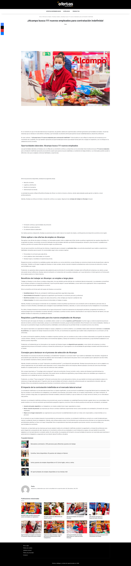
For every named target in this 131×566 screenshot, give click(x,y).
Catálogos (66, 11)
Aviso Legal (26, 545)
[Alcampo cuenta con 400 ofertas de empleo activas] (54, 508)
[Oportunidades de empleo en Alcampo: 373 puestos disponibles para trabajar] (31, 527)
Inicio (40, 16)
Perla (65, 24)
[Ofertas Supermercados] (65, 4)
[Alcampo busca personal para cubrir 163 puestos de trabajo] (99, 527)
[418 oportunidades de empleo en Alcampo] (77, 508)
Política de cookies (27, 548)
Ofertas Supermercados (53, 11)
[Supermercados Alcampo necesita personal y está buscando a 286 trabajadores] (54, 527)
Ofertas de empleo (46, 16)
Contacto (25, 555)
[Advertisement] (65, 38)
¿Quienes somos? (27, 550)
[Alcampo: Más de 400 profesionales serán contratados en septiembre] (31, 508)
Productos (76, 11)
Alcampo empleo (56, 16)
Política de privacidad (28, 552)
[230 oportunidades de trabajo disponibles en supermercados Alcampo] (77, 527)
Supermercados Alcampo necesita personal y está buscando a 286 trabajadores (53, 536)
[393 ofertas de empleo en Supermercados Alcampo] (99, 508)
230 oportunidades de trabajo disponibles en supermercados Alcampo (75, 536)
